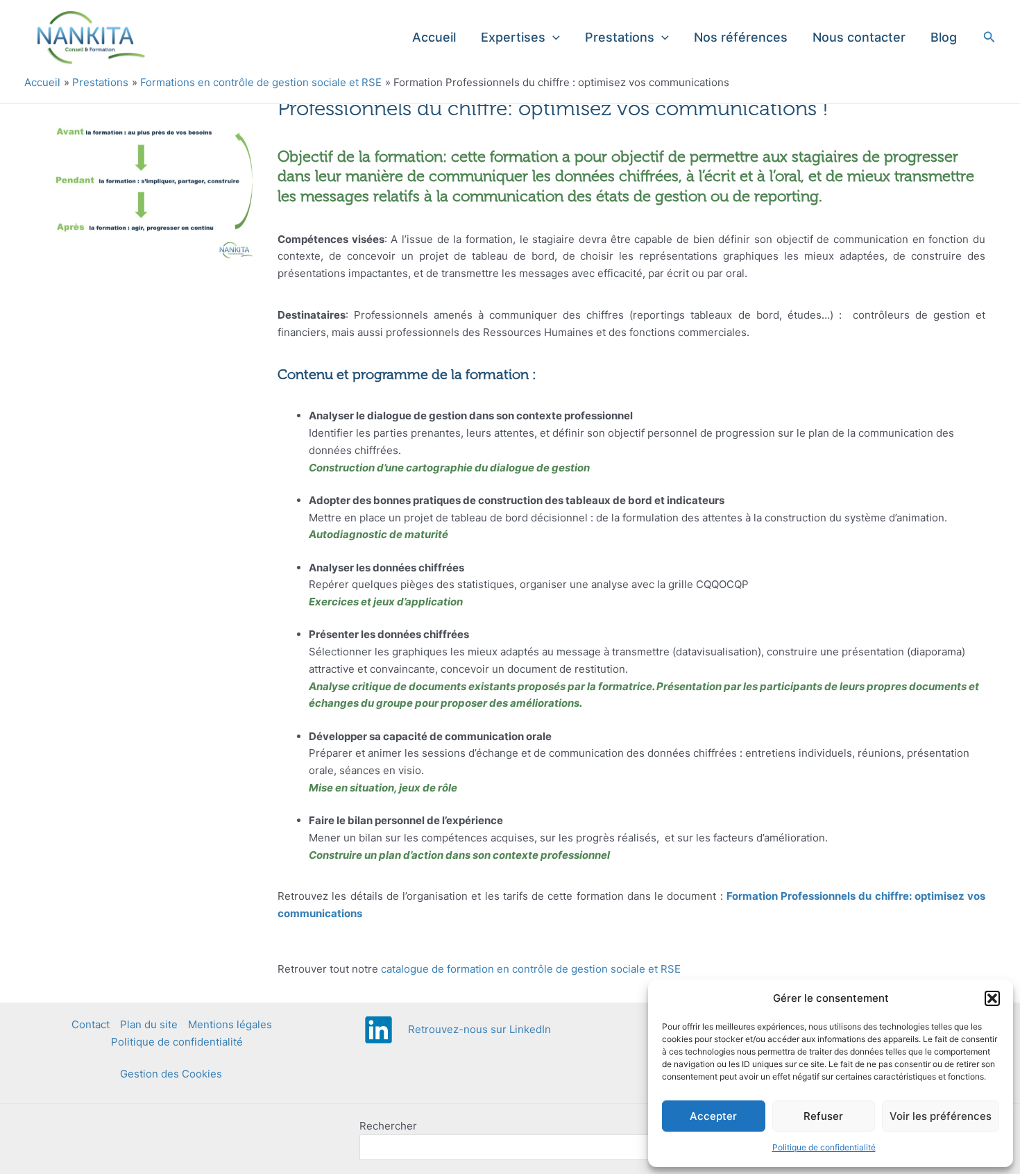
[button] (992, 998)
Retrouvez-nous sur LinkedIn (479, 1029)
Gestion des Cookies (171, 1073)
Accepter (713, 1116)
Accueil (434, 37)
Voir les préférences (941, 1116)
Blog (943, 37)
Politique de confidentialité (824, 1147)
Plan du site (149, 1024)
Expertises (513, 37)
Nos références (741, 37)
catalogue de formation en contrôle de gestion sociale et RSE (531, 968)
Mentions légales (230, 1024)
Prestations (619, 37)
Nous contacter (859, 37)
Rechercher (388, 1125)
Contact (90, 1024)
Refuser (823, 1116)
